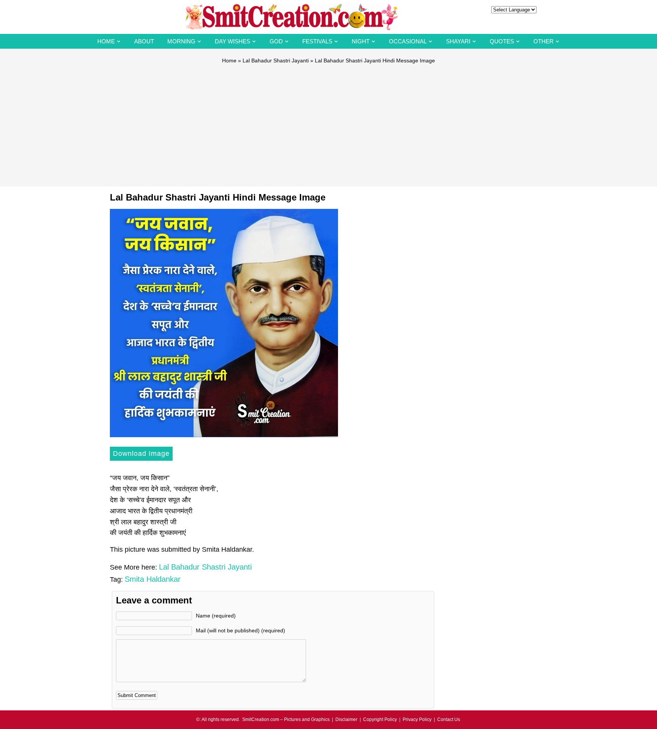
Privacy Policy (417, 719)
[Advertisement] (328, 121)
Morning (181, 41)
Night (361, 41)
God (276, 41)
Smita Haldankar (153, 579)
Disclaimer (346, 719)
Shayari (458, 41)
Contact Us (448, 719)
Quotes (502, 41)
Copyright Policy (380, 719)
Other (543, 41)
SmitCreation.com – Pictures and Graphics (286, 719)
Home (106, 41)
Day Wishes (232, 41)
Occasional (408, 41)
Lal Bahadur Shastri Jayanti (276, 60)
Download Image (141, 453)
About (144, 41)
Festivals (317, 41)
